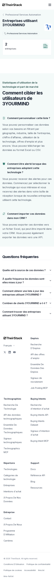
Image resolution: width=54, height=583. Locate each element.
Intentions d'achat (12, 491)
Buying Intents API (39, 415)
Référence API (38, 475)
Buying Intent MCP (40, 441)
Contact (7, 518)
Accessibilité (30, 570)
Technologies (10, 469)
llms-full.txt (9, 576)
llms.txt (41, 570)
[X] (5, 352)
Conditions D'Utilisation (14, 564)
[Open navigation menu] (50, 5)
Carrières (8, 540)
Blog (33, 481)
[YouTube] (14, 352)
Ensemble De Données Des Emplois (37, 368)
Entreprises (9, 485)
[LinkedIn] (9, 352)
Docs (33, 469)
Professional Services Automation (23, 14)
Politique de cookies (13, 570)
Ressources (36, 487)
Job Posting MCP (39, 388)
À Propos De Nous (13, 524)
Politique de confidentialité (38, 564)
